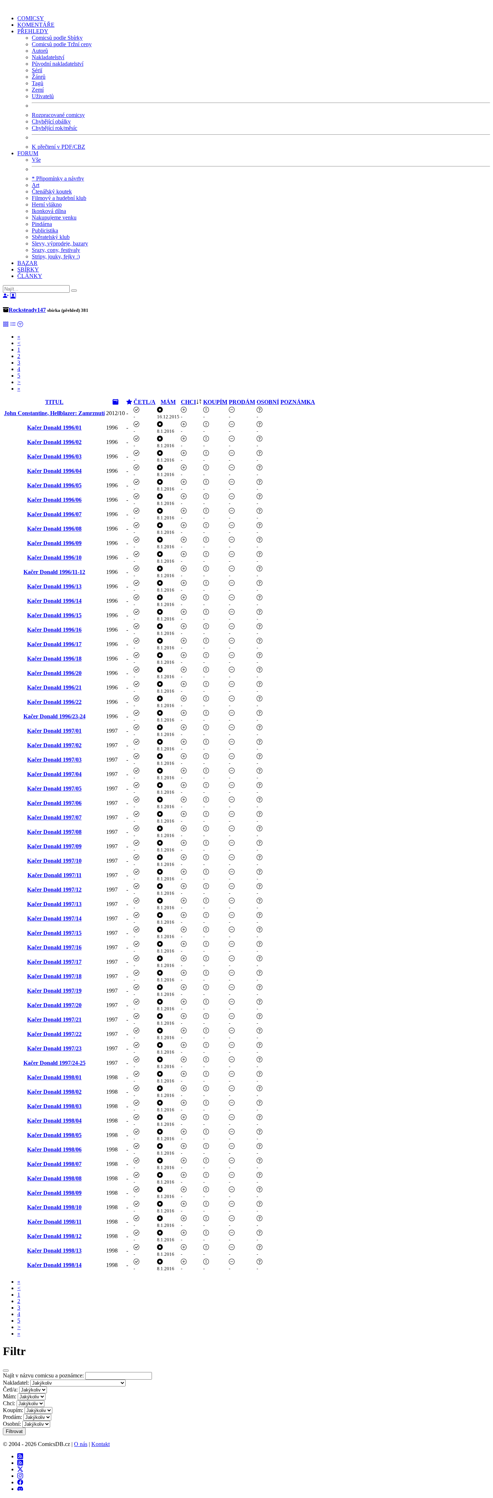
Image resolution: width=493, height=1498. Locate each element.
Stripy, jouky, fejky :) (56, 256)
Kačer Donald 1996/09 (54, 543)
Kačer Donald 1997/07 (54, 817)
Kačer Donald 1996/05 (54, 485)
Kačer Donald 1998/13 (54, 1250)
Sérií (37, 70)
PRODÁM (242, 402)
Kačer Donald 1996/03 (54, 456)
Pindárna (42, 224)
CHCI (188, 402)
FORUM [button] (27, 153)
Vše (36, 160)
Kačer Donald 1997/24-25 (54, 1063)
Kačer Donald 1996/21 (54, 687)
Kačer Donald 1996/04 (54, 471)
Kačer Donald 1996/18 (54, 659)
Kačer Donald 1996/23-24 (54, 716)
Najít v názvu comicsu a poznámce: (43, 1375)
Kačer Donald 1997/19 (54, 991)
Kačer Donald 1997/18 (54, 976)
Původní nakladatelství (57, 64)
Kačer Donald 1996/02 (54, 442)
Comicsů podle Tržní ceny (62, 44)
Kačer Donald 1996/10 (54, 557)
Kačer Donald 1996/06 (54, 500)
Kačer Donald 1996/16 (54, 630)
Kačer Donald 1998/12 (54, 1236)
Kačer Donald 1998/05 (54, 1135)
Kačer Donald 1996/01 (54, 427)
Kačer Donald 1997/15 (54, 933)
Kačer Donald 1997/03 (54, 760)
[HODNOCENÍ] (129, 402)
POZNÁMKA (297, 402)
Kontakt (100, 1444)
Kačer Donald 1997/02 (54, 745)
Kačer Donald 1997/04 (54, 774)
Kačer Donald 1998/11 (54, 1222)
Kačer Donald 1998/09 (54, 1193)
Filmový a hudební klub (59, 198)
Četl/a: (10, 1389)
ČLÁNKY (29, 276)
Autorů (40, 51)
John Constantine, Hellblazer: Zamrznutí (54, 413)
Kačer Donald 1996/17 (54, 644)
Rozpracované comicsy (58, 115)
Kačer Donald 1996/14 (54, 601)
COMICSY (30, 18)
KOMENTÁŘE (35, 25)
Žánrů (38, 77)
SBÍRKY (28, 269)
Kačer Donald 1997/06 (54, 803)
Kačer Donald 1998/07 (54, 1164)
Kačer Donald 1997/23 (54, 1048)
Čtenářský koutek (52, 191)
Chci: (9, 1403)
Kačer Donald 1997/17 (54, 962)
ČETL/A (145, 402)
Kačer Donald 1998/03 (54, 1106)
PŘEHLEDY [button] (32, 31)
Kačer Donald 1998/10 (54, 1207)
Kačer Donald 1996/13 (54, 586)
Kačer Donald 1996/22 (54, 702)
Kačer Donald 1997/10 (54, 861)
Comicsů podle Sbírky (57, 38)
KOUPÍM (215, 402)
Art (35, 185)
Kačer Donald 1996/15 (54, 615)
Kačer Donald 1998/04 (54, 1121)
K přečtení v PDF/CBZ (58, 147)
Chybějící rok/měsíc (54, 128)
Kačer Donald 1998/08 (54, 1178)
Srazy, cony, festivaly (56, 250)
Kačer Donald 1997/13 (54, 904)
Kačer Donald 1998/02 (54, 1092)
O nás (80, 1444)
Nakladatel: (16, 1383)
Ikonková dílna (49, 211)
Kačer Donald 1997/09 (54, 846)
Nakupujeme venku (54, 217)
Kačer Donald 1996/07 (54, 514)
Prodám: (12, 1417)
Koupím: (13, 1410)
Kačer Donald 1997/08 (54, 832)
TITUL (54, 402)
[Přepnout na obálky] (6, 324)
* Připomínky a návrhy (58, 178)
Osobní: (12, 1424)
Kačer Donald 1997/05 (54, 788)
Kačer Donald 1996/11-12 (54, 572)
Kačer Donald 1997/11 (54, 875)
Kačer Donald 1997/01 (54, 731)
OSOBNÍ (268, 402)
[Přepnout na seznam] (13, 324)
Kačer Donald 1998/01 (54, 1077)
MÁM (168, 402)
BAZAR (27, 263)
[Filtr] (20, 324)
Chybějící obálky (51, 121)
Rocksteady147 (27, 310)
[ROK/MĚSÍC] (115, 402)
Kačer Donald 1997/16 (54, 947)
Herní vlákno (47, 204)
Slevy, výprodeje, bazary (60, 243)
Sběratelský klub (51, 237)
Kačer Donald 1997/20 (54, 1005)
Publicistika (45, 230)
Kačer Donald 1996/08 (54, 529)
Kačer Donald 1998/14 (54, 1265)
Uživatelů (43, 96)
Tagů (37, 83)
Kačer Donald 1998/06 (54, 1149)
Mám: (9, 1396)
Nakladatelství (48, 57)
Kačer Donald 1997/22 (54, 1034)
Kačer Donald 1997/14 (54, 918)
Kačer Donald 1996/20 (54, 673)
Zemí (38, 90)
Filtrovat (14, 1431)
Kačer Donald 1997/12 (54, 890)
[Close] (6, 1370)
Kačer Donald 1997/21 (54, 1019)
